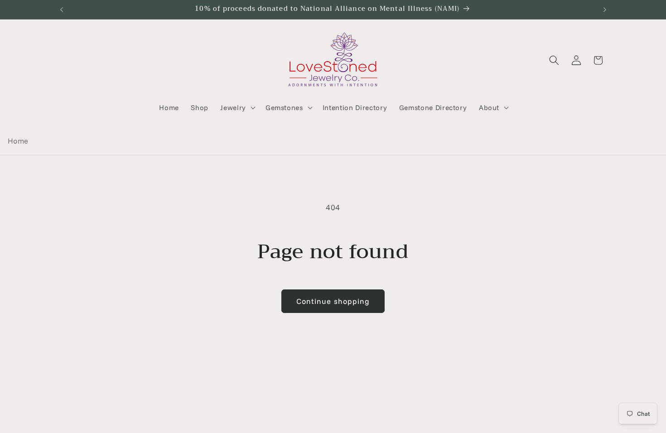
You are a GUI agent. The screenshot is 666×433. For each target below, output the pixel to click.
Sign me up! (333, 349)
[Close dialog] (449, 109)
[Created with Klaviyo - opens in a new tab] (333, 391)
